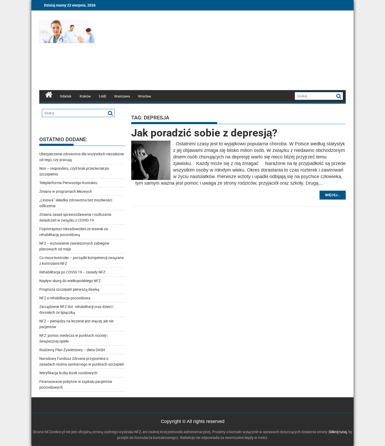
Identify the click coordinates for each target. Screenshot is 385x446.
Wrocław (144, 96)
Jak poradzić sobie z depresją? (204, 133)
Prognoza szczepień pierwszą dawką (69, 289)
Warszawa (122, 96)
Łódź (102, 96)
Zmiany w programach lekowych (65, 191)
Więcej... (332, 195)
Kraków (85, 96)
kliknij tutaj (338, 432)
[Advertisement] (241, 51)
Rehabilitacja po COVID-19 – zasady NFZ (72, 272)
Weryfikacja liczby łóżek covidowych (68, 373)
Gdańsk (66, 96)
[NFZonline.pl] (49, 94)
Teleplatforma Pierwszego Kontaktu (68, 183)
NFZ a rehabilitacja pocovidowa (64, 298)
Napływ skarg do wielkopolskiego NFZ (70, 281)
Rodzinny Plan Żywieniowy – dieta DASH (72, 350)
